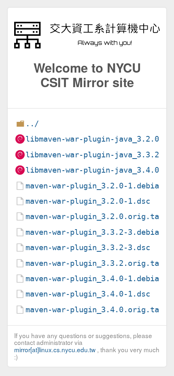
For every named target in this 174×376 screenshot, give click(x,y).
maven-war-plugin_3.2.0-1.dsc (87, 201)
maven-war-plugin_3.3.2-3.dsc (87, 247)
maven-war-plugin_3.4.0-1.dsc (87, 294)
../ (32, 123)
